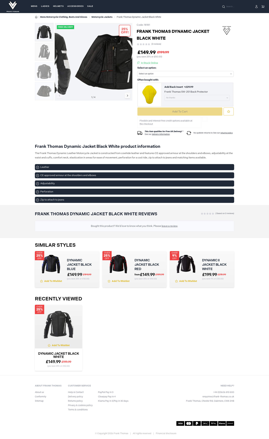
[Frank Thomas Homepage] (13, 6)
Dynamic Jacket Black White (58, 355)
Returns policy (75, 401)
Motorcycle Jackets (102, 17)
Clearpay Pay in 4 (107, 396)
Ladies (45, 6)
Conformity (40, 396)
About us (39, 392)
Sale (90, 6)
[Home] (36, 17)
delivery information (161, 134)
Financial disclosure (166, 433)
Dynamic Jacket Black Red (146, 264)
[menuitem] (34, 6)
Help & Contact (76, 392)
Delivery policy (75, 396)
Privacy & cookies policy (80, 405)
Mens (34, 6)
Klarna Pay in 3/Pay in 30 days (113, 401)
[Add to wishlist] (229, 111)
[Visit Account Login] (256, 6)
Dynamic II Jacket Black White (214, 264)
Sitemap (39, 401)
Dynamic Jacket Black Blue (79, 264)
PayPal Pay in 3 (105, 392)
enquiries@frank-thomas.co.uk (218, 396)
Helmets (58, 6)
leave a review (169, 225)
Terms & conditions (78, 409)
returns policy (226, 133)
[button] (127, 95)
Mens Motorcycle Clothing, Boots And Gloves (63, 17)
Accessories (75, 6)
